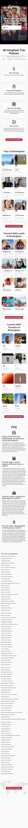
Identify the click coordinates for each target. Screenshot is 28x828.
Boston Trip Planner (5, 590)
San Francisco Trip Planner (7, 581)
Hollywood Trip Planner (6, 662)
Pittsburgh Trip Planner (6, 642)
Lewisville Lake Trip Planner (7, 703)
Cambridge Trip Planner (6, 690)
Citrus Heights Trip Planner (7, 685)
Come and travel (7, 290)
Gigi (4, 386)
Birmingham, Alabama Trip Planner (8, 603)
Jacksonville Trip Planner (6, 635)
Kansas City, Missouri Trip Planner (8, 617)
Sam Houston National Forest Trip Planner (10, 583)
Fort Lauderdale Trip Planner (7, 657)
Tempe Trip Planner (5, 742)
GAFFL (4, 59)
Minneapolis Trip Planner (6, 672)
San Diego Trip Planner (6, 599)
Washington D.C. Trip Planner (7, 563)
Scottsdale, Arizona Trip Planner (8, 714)
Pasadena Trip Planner (6, 740)
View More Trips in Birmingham (14, 226)
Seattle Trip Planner (5, 565)
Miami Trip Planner (5, 696)
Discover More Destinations (14, 788)
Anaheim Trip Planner (6, 664)
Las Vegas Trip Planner (6, 678)
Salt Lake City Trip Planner (7, 681)
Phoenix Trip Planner (5, 592)
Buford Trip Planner (5, 669)
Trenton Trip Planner (5, 578)
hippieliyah (18, 386)
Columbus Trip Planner (6, 613)
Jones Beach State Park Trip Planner (9, 694)
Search (24, 27)
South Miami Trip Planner (6, 631)
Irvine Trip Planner (5, 649)
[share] (12, 159)
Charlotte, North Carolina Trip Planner (9, 624)
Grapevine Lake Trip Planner (7, 766)
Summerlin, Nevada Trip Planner (8, 755)
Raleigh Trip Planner (5, 692)
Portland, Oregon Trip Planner (7, 601)
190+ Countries (10, 30)
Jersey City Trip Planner (6, 574)
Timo (4, 366)
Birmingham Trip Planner (20, 59)
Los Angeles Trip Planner (6, 558)
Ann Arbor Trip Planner (6, 722)
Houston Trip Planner (5, 596)
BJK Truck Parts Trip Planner (7, 746)
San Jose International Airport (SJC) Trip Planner (11, 712)
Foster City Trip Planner (6, 760)
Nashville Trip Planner (6, 660)
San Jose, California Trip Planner (8, 567)
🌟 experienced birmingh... (9, 270)
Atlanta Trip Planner (5, 569)
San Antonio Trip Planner (6, 619)
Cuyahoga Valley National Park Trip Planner (10, 735)
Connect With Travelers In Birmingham (14, 327)
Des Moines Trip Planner (6, 674)
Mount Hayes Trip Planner (7, 646)
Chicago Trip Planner (5, 560)
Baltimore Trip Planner (6, 637)
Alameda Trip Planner (6, 667)
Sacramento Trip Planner (6, 626)
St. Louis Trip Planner (5, 640)
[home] (14, 6)
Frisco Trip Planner (5, 753)
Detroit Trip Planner (5, 731)
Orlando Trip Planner (5, 615)
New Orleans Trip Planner (6, 705)
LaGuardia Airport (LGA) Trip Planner (9, 655)
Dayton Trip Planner (5, 762)
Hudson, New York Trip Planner (8, 556)
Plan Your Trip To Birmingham (14, 139)
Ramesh (5, 406)
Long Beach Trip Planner (6, 737)
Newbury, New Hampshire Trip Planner (9, 594)
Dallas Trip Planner (5, 585)
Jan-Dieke (17, 346)
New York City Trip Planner (7, 576)
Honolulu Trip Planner (6, 651)
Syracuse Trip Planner (6, 758)
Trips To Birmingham (14, 151)
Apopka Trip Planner (5, 716)
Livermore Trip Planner (6, 628)
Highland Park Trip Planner (7, 653)
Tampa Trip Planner (5, 605)
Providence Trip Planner (6, 644)
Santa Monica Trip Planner (7, 764)
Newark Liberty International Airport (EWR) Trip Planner (13, 719)
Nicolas (17, 406)
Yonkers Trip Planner (5, 610)
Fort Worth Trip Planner (6, 749)
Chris (4, 346)
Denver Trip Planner (5, 572)
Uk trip (17, 170)
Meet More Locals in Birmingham (14, 317)
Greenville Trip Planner (6, 708)
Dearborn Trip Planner (6, 728)
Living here (18, 290)
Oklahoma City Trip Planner (7, 773)
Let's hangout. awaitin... (21, 251)
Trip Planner (10, 59)
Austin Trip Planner (5, 587)
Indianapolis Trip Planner (6, 607)
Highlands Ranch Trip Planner (7, 683)
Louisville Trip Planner (6, 744)
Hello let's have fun (8, 309)
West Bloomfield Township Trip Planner (10, 699)
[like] (12, 157)
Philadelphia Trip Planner (6, 622)
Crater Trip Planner (5, 751)
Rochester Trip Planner (6, 733)
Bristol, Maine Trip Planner (7, 769)
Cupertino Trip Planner (6, 633)
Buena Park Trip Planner (6, 676)
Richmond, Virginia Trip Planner (8, 701)
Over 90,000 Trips (19, 30)
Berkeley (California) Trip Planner (8, 687)
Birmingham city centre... (9, 251)
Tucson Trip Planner (5, 726)
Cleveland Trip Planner (6, 724)
